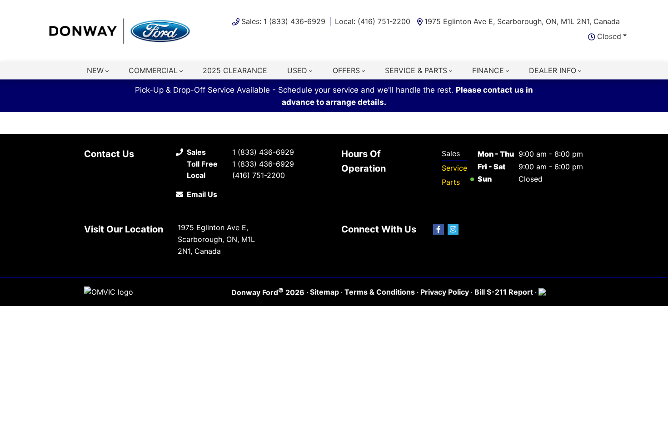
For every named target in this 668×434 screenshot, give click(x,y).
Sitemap (324, 291)
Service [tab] (454, 168)
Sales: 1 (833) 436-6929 (283, 21)
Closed (609, 36)
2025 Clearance (235, 70)
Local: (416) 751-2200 (372, 21)
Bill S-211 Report (503, 291)
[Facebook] (438, 229)
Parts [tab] (451, 182)
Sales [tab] (451, 153)
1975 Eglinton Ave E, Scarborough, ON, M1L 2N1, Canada (522, 21)
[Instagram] (453, 229)
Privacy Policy (444, 291)
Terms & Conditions (379, 291)
